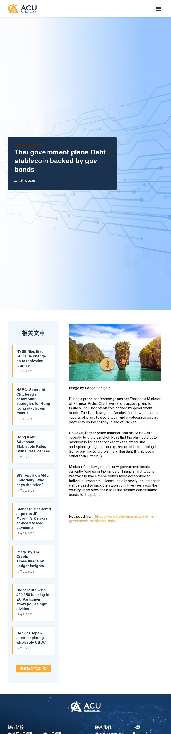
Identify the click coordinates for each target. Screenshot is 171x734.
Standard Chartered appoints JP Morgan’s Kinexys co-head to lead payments (33, 518)
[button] (158, 8)
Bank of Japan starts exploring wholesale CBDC (31, 637)
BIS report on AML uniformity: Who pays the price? (32, 480)
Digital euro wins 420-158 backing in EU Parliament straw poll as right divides (32, 599)
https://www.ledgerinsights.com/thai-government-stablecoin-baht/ (112, 518)
